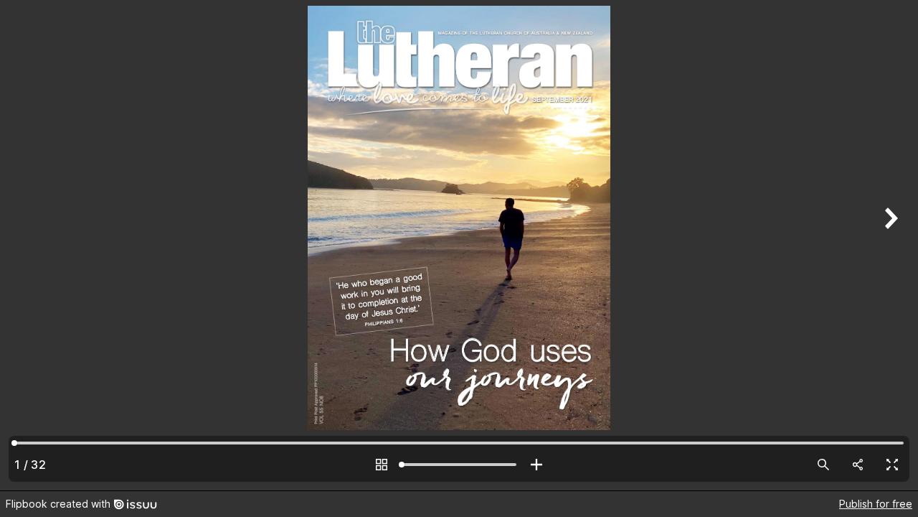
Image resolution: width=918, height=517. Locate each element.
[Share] (857, 464)
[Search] (823, 464)
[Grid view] (381, 464)
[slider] (459, 464)
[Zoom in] (536, 464)
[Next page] (889, 245)
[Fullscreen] (892, 464)
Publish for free (875, 504)
